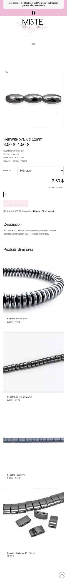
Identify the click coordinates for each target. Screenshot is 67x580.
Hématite (37, 211)
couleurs (7, 170)
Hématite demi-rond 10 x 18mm (21, 553)
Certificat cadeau (28, 3)
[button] (33, 43)
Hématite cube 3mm (16, 475)
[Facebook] (33, 12)
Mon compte (14, 3)
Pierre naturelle (48, 211)
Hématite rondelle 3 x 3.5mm (19, 397)
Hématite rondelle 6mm (17, 319)
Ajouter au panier (16, 203)
